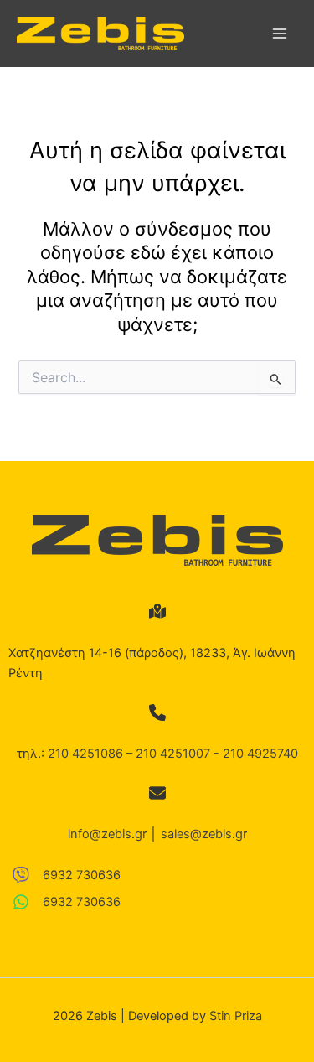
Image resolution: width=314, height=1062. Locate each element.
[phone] (157, 712)
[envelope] (157, 793)
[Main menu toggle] (279, 33)
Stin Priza (235, 1015)
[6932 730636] (67, 875)
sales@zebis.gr (204, 834)
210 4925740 (260, 753)
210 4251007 (173, 753)
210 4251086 (85, 753)
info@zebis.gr (107, 834)
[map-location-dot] (157, 611)
